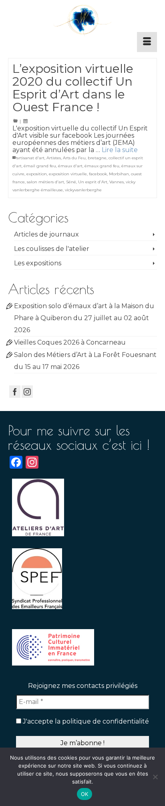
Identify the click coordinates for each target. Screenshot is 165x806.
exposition (36, 173)
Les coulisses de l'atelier (51, 249)
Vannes (116, 181)
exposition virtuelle (68, 173)
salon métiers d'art (45, 181)
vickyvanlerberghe (83, 189)
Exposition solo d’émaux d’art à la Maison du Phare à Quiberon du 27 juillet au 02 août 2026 (84, 318)
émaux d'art (70, 165)
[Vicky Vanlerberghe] (82, 21)
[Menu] (147, 42)
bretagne (97, 157)
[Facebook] (14, 391)
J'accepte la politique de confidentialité (85, 721)
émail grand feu (40, 165)
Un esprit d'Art (92, 181)
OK (85, 794)
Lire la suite (120, 150)
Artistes (53, 157)
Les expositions (37, 263)
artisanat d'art (30, 157)
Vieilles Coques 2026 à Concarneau (70, 342)
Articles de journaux (46, 234)
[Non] (155, 777)
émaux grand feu (102, 165)
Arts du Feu (74, 157)
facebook (98, 173)
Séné (71, 181)
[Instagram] (27, 391)
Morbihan (119, 173)
